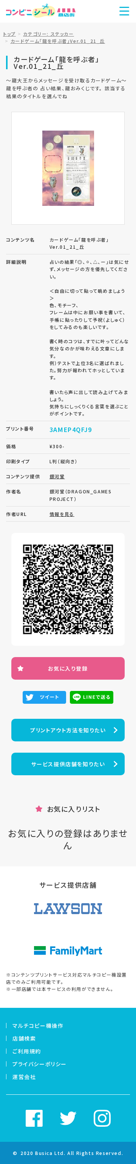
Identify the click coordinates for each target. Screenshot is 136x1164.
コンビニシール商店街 (41, 11)
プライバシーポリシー (39, 1064)
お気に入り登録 (68, 668)
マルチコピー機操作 (37, 1025)
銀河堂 (57, 476)
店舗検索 (24, 1038)
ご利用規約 (26, 1051)
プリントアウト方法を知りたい (67, 730)
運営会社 (24, 1076)
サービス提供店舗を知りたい (68, 764)
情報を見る (61, 514)
